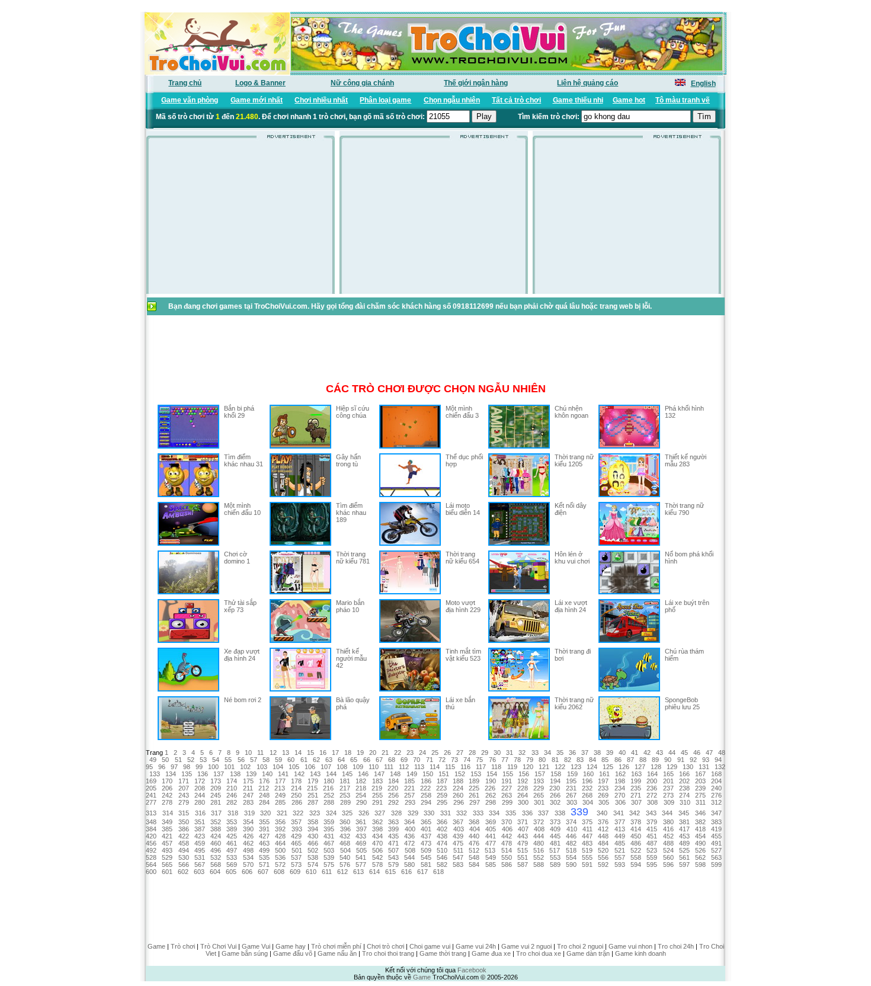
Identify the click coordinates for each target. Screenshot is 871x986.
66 (366, 759)
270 (619, 795)
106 (310, 766)
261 (474, 795)
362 (377, 821)
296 (458, 802)
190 (490, 781)
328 (396, 813)
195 (571, 781)
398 (377, 829)
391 (264, 829)
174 (231, 781)
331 (445, 813)
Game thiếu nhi (578, 100)
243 (183, 795)
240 (716, 788)
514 (506, 850)
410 (571, 829)
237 (668, 788)
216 (328, 788)
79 (529, 759)
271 (635, 795)
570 (248, 864)
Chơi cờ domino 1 (237, 557)
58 (266, 759)
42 (647, 752)
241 (151, 795)
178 (296, 781)
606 (247, 871)
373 (555, 821)
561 (684, 857)
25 (434, 752)
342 (634, 813)
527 (716, 850)
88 (642, 759)
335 (510, 813)
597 (684, 864)
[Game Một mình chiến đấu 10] (188, 543)
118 (496, 766)
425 (231, 836)
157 (539, 773)
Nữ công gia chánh (362, 83)
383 (716, 821)
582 (442, 864)
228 (522, 788)
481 (555, 843)
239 (700, 788)
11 (260, 752)
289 (345, 802)
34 (547, 752)
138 (235, 773)
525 (684, 850)
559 (651, 857)
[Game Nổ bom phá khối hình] (629, 592)
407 (523, 829)
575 (329, 864)
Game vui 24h (476, 946)
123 (576, 766)
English (703, 83)
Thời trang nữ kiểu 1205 (574, 460)
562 (700, 857)
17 (335, 752)
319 (249, 813)
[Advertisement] (240, 219)
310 (685, 802)
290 (361, 802)
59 (278, 759)
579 (393, 864)
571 (264, 864)
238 (684, 788)
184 (393, 781)
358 (313, 821)
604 (215, 871)
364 (409, 821)
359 (329, 821)
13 (285, 752)
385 (167, 829)
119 (512, 766)
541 (361, 857)
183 (377, 781)
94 (718, 759)
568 (215, 864)
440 (474, 836)
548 (474, 857)
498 (248, 850)
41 (634, 752)
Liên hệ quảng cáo (587, 83)
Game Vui (256, 946)
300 (523, 802)
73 (454, 759)
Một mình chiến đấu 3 (462, 412)
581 (426, 864)
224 (458, 788)
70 (416, 759)
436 (409, 836)
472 (409, 843)
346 (700, 813)
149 (411, 773)
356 (280, 821)
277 (151, 802)
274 (684, 795)
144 (331, 773)
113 (419, 766)
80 (542, 759)
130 (688, 766)
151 (443, 773)
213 (279, 788)
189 (474, 781)
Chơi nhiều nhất (321, 100)
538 (313, 857)
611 (327, 871)
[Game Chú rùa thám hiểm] (629, 689)
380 (668, 821)
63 (328, 759)
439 (458, 836)
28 (472, 752)
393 (297, 829)
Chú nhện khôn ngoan (571, 412)
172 (199, 781)
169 (151, 781)
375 (587, 821)
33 (535, 752)
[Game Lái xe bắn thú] (410, 737)
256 (393, 795)
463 (264, 843)
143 (315, 773)
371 (522, 821)
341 (618, 813)
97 (174, 766)
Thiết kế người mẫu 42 (351, 658)
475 (458, 843)
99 (199, 766)
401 (426, 829)
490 (700, 843)
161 (604, 773)
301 (539, 802)
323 (314, 813)
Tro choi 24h (676, 946)
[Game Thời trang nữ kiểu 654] (410, 592)
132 (720, 766)
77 (504, 759)
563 (716, 857)
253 (345, 795)
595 (651, 864)
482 (571, 843)
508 (410, 850)
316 (200, 813)
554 (571, 857)
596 (668, 864)
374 (571, 821)
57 (253, 759)
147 (379, 773)
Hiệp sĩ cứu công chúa (352, 412)
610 (311, 871)
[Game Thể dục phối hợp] (410, 494)
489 (684, 843)
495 (199, 850)
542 (377, 857)
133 (154, 773)
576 (345, 864)
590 (571, 864)
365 (426, 821)
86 (618, 759)
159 (572, 773)
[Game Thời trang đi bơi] (519, 689)
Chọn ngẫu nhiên (452, 100)
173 (215, 781)
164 (652, 773)
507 (393, 850)
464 (280, 843)
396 (345, 829)
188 (458, 781)
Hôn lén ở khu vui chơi (572, 557)
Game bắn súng (245, 953)
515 (522, 850)
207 (183, 788)
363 (393, 821)
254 (361, 795)
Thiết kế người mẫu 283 (685, 460)
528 (151, 857)
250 (296, 795)
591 (587, 864)
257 (409, 795)
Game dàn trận (588, 953)
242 (167, 795)
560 (668, 857)
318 (233, 813)
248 (264, 795)
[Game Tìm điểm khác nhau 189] (300, 543)
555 (587, 857)
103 (262, 766)
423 (199, 836)
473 (426, 843)
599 (716, 864)
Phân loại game (385, 100)
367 (458, 821)
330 (429, 813)
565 (167, 864)
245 (215, 795)
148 (395, 773)
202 (684, 781)
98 (186, 766)
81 (555, 759)
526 (700, 850)
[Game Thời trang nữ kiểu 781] (300, 592)
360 (345, 821)
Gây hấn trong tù (348, 460)
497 (231, 850)
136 (202, 773)
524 (668, 850)
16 (322, 752)
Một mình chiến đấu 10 (242, 509)
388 (215, 829)
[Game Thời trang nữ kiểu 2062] (519, 737)
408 (539, 829)
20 (372, 752)
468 (345, 843)
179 (313, 781)
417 (684, 829)
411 (587, 829)
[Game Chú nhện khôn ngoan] (519, 446)
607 (263, 871)
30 (497, 752)
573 (296, 864)
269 (603, 795)
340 (602, 813)
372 (538, 821)
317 (216, 813)
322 (298, 813)
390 (248, 829)
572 (280, 864)
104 (278, 766)
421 (167, 836)
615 (390, 871)
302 (555, 802)
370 (506, 821)
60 (290, 759)
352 (215, 821)
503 (329, 850)
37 (584, 752)
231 (571, 788)
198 (619, 781)
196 (587, 781)
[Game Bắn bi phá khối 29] (188, 446)
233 (603, 788)
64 (341, 759)
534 (248, 857)
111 (388, 766)
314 (167, 813)
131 (704, 766)
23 (410, 752)
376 (603, 821)
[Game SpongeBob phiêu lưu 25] (629, 737)
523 (651, 850)
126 (624, 766)
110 (374, 766)
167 (700, 773)
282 (231, 802)
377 (619, 821)
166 (684, 773)
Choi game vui (429, 946)
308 (652, 802)
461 (231, 843)
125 (608, 766)
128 (656, 766)
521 (619, 850)
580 (409, 864)
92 (693, 759)
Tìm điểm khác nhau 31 (243, 460)
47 (709, 752)
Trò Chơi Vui (218, 946)
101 (229, 766)
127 (640, 766)
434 (377, 836)
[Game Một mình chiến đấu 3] (410, 446)
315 (183, 813)
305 (603, 802)
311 (701, 802)
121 (544, 766)
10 (248, 752)
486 (635, 843)
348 (151, 821)
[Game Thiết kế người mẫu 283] (629, 494)
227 (506, 788)
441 (490, 836)
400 (410, 829)
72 (442, 759)
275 (700, 795)
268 (587, 795)
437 (426, 836)
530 (183, 857)
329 (413, 813)
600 (151, 871)
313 (151, 813)
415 (651, 829)
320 (265, 813)
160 (588, 773)
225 (474, 788)
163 (636, 773)
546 (442, 857)
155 (507, 773)
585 (490, 864)
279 (183, 802)
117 (481, 766)
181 (345, 781)
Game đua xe (491, 953)
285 (280, 802)
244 (199, 795)
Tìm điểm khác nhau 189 (351, 512)
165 (668, 773)
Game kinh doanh (640, 953)
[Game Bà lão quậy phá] (300, 737)
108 (342, 766)
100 (213, 766)
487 (651, 843)
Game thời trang (443, 953)
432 (345, 836)
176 (264, 781)
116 (465, 766)
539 (329, 857)
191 (506, 781)
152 (459, 773)
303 (571, 802)
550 (506, 857)
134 (170, 773)
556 (603, 857)
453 (684, 836)
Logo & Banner (260, 83)
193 (538, 781)
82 (567, 759)
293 (410, 802)
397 (361, 829)
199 (635, 781)
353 (231, 821)
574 (313, 864)
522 (635, 850)
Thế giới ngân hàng (476, 83)
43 (659, 752)
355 (264, 821)
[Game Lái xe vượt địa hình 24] (519, 640)
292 (393, 802)
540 (345, 857)
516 (538, 850)
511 (458, 850)
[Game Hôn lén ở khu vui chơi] (519, 592)
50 (165, 759)
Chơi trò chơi (385, 946)
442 (506, 836)
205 (151, 788)
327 (379, 813)
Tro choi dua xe (538, 953)
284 (264, 802)
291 (377, 802)
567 (199, 864)
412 (603, 829)
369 (490, 821)
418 (700, 829)
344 (667, 813)
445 (555, 836)
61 (304, 759)
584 (474, 864)
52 (190, 759)
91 (680, 759)
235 (635, 788)
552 (538, 857)
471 (393, 843)
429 (296, 836)
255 (377, 795)
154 (491, 773)
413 (619, 829)
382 (700, 821)
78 (517, 759)
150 (427, 773)
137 (218, 773)
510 (442, 850)
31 (509, 752)
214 (296, 788)
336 (527, 813)
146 (363, 773)
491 (716, 843)
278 (167, 802)
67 (379, 759)
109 (358, 766)
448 (603, 836)
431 (329, 836)
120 (528, 766)
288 (329, 802)
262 (490, 795)
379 (651, 821)
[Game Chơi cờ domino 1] (188, 592)
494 (183, 850)
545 (426, 857)
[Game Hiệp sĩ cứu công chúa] (300, 446)
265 (538, 795)
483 (587, 843)
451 (651, 836)
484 (603, 843)
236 (651, 788)
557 (619, 857)
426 (248, 836)
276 (716, 795)
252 (329, 795)
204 (716, 781)
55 (228, 759)
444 (538, 836)
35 (559, 752)
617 (422, 871)
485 (619, 843)
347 (716, 813)
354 (248, 821)
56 (241, 759)
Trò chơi (183, 946)
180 (329, 781)
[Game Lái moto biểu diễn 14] (410, 543)
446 (571, 836)
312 (716, 802)
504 (345, 850)
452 (668, 836)
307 (636, 802)
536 (280, 857)
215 (312, 788)
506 (377, 850)
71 (429, 759)
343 (651, 813)
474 (442, 843)
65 (353, 759)
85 (605, 759)
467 (329, 843)
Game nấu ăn (337, 953)
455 (716, 836)
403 (458, 829)
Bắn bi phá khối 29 (239, 412)
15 (310, 752)
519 (587, 850)
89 (655, 759)
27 (459, 752)
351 (199, 821)
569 (231, 864)
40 (622, 752)
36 (572, 752)
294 (426, 802)
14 (298, 752)
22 (397, 752)
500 (280, 850)
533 (231, 857)
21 (385, 752)
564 (151, 864)
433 (361, 836)
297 (474, 802)
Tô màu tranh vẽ (682, 100)
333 (478, 813)
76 (492, 759)
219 (377, 788)
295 (442, 802)
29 (484, 752)
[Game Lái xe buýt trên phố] (629, 640)
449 (619, 836)
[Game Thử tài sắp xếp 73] (188, 640)
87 (630, 759)
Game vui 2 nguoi (526, 946)
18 (347, 752)
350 (183, 821)
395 (329, 829)
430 (313, 836)
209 (215, 788)
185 (409, 781)
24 (422, 752)
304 (587, 802)
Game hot (629, 100)
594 (635, 864)
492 (151, 850)
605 (231, 871)
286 (297, 802)
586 (506, 864)
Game (156, 946)
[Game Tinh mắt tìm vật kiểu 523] (410, 689)
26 (447, 752)
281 (215, 802)
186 (426, 781)
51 (178, 759)
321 (282, 813)
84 (592, 759)
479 (522, 843)
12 (273, 752)
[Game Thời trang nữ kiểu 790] (629, 543)
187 (442, 781)
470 (377, 843)
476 (474, 843)
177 (280, 781)
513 (490, 850)
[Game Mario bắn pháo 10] (300, 640)
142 (299, 773)
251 (313, 795)
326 (363, 813)
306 (620, 802)
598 (700, 864)
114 (435, 766)
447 (587, 836)
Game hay (291, 946)
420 (151, 836)
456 (151, 843)
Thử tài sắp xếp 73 (240, 606)
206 (167, 788)
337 (543, 813)
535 (264, 857)
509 (426, 850)
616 (406, 871)
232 (587, 788)
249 (280, 795)
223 (441, 788)
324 (331, 813)
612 (342, 871)
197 (603, 781)
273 (668, 795)
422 (183, 836)
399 (393, 829)
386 (183, 829)
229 (538, 788)
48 (721, 752)
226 (490, 788)
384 (151, 829)
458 (183, 843)
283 (248, 802)
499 (264, 850)
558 (635, 857)
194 (555, 781)
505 (361, 850)
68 (391, 759)
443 (522, 836)
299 (507, 802)
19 (360, 752)
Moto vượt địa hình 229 (463, 606)
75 (479, 759)
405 (490, 829)
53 (203, 759)
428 (280, 836)
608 (279, 871)
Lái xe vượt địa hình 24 (571, 606)
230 (554, 788)
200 (651, 781)
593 (619, 864)
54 (215, 759)
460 (215, 843)
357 (296, 821)
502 (313, 850)
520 (603, 850)
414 (635, 829)
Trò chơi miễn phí (336, 946)
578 (377, 864)
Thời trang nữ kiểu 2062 (574, 703)
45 (684, 752)
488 (668, 843)
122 (560, 766)
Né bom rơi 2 (242, 699)
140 (267, 773)
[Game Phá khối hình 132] (629, 446)
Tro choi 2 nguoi (580, 946)
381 (684, 821)
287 (313, 802)
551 (522, 857)
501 (297, 850)
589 (555, 864)
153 (475, 773)
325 (347, 813)
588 (538, 864)
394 (313, 829)
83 (580, 759)
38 (597, 752)
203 (700, 781)
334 (494, 813)
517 (554, 850)
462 (248, 843)
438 (442, 836)
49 (152, 759)
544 (409, 857)
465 (296, 843)
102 (245, 766)
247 (248, 795)
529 (167, 857)
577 (361, 864)
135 (186, 773)
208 (199, 788)
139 (251, 773)
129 (672, 766)
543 (393, 857)
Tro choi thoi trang (388, 953)
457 (167, 843)
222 (425, 788)
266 (555, 795)
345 (683, 813)
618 (438, 871)
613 (358, 871)
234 (619, 788)
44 (671, 752)
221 (409, 788)
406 (507, 829)
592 (603, 864)
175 (248, 781)
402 (442, 829)
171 (183, 781)
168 (716, 773)
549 (490, 857)
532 (215, 857)
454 (700, 836)
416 (668, 829)
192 (522, 781)
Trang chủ (184, 83)
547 (458, 857)
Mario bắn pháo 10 (350, 606)
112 (404, 766)
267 (571, 795)
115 (450, 766)
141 (283, 773)
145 (347, 773)
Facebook (471, 970)
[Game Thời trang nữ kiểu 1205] (519, 494)
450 (635, 836)
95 (149, 766)
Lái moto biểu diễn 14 (463, 509)
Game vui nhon (630, 946)
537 (296, 857)
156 (523, 773)
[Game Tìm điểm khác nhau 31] (188, 494)
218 (361, 788)
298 (490, 802)
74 (466, 759)
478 (506, 843)
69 (404, 759)
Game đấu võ (292, 953)
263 (506, 795)
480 (538, 843)
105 (294, 766)
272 (651, 795)
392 (280, 829)
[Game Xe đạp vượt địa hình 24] (188, 689)
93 (705, 759)
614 (374, 871)
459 (199, 843)
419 (716, 829)
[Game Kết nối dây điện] (519, 543)
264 (522, 795)
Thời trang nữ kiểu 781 (353, 557)
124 (592, 766)
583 (458, 864)
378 (635, 821)
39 (609, 752)
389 (231, 829)
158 (555, 773)
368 (474, 821)
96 (161, 766)
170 (167, 781)
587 (522, 864)
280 (199, 802)
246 (231, 795)
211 (248, 788)
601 (167, 871)
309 (669, 802)
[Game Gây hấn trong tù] (300, 494)
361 (361, 821)
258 (426, 795)
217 (345, 788)
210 (231, 788)
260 (458, 795)
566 (183, 864)
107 (326, 766)
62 (316, 759)
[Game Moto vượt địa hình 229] (410, 640)
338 (560, 813)
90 (667, 759)
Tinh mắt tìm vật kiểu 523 (463, 655)
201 (668, 781)
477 (490, 843)
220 (393, 788)
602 (183, 871)
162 (620, 773)
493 (167, 850)
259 (442, 795)
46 (696, 752)
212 (263, 788)
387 (199, 829)
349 (167, 821)
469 (361, 843)
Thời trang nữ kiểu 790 (684, 509)
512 (474, 850)
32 (522, 752)
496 (215, 850)
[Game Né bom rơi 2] (188, 737)
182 (361, 781)
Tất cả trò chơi (516, 100)
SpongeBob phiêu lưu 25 (682, 703)
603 (199, 871)
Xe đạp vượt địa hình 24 (242, 655)
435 (393, 836)
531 (199, 857)
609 (295, 871)
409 (555, 829)
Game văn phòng (189, 100)
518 (571, 850)
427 (264, 836)
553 (555, 857)
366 (442, 821)
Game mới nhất (256, 100)
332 (461, 813)
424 (215, 836)
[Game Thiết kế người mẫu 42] (300, 689)
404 (474, 829)
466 (313, 843)
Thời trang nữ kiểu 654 (462, 557)
